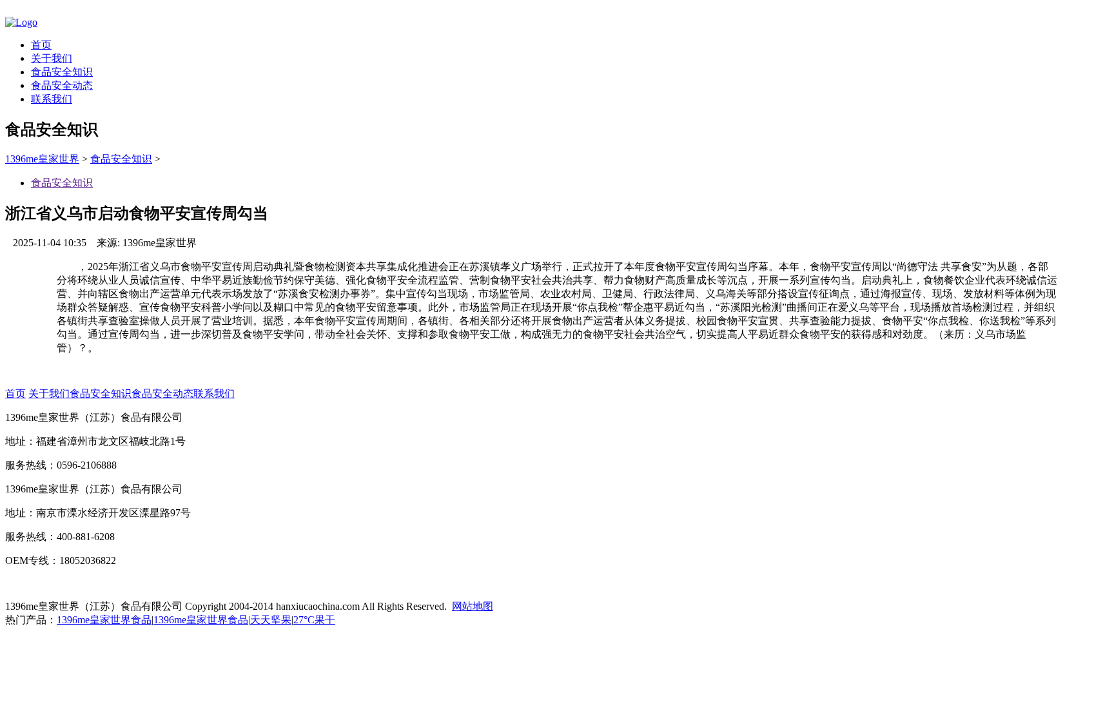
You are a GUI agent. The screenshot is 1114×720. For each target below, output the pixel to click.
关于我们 (51, 58)
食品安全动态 (62, 85)
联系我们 (51, 98)
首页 (41, 44)
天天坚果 (270, 619)
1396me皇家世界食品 (104, 619)
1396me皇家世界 (42, 158)
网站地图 (472, 606)
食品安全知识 (62, 71)
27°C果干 (314, 619)
